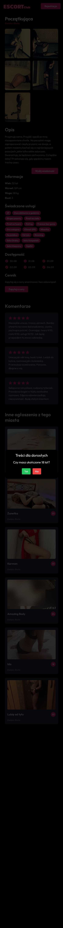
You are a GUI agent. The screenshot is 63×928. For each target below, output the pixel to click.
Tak (26, 471)
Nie (37, 471)
